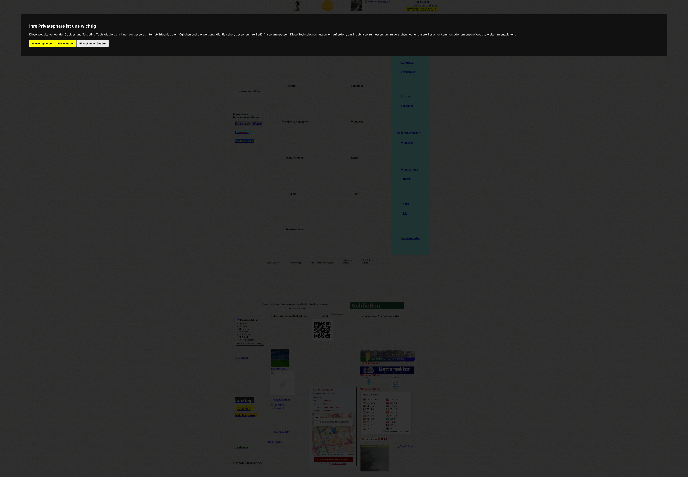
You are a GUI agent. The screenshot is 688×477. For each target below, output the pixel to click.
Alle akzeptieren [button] (42, 43)
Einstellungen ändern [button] (92, 43)
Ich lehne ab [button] (65, 43)
